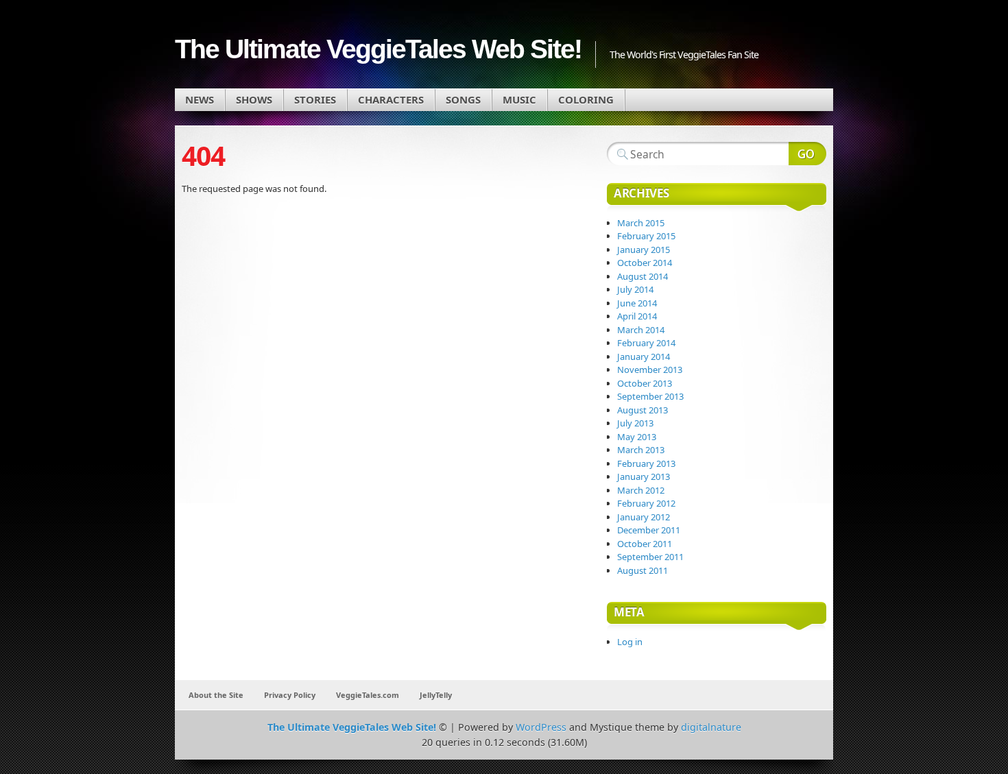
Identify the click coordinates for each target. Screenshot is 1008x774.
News (199, 99)
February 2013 (646, 463)
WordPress (541, 727)
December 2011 (648, 530)
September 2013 (650, 396)
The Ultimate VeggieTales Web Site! (378, 49)
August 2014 (642, 276)
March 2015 (640, 223)
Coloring (586, 99)
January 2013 (643, 476)
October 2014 (644, 262)
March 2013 (640, 450)
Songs (463, 99)
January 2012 (643, 517)
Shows (254, 99)
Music (519, 99)
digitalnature (711, 727)
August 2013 (642, 410)
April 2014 (637, 316)
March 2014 (640, 330)
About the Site (216, 695)
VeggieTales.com (367, 695)
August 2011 (642, 570)
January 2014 (643, 356)
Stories (315, 99)
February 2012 (646, 503)
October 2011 (644, 543)
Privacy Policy (289, 695)
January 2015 (643, 249)
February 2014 (646, 343)
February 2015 (646, 236)
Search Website (807, 153)
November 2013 (649, 369)
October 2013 (644, 383)
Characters (391, 99)
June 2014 (637, 303)
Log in (630, 642)
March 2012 (640, 490)
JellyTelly (436, 695)
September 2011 (650, 557)
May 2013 (636, 437)
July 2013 (635, 423)
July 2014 (635, 289)
